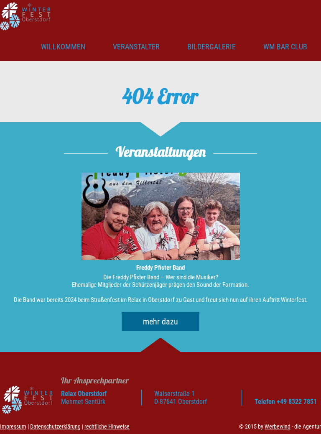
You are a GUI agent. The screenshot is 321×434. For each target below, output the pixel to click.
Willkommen (63, 46)
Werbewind (277, 426)
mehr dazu (160, 322)
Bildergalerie (211, 46)
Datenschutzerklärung (55, 426)
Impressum (13, 426)
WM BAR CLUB (285, 46)
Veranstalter (136, 46)
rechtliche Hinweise (107, 426)
